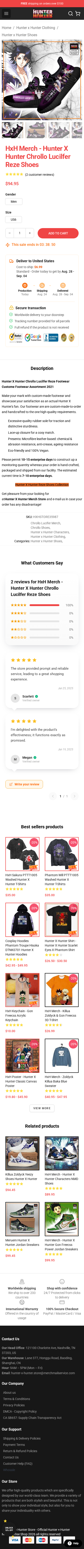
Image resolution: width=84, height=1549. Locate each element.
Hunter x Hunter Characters (50, 532)
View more (42, 1108)
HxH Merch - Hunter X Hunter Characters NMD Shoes (61, 1179)
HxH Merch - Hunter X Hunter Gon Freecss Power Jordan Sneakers (61, 1244)
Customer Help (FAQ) (17, 1463)
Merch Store (37, 499)
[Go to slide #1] (12, 130)
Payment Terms (14, 1445)
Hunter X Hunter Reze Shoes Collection (42, 485)
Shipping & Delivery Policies (22, 1438)
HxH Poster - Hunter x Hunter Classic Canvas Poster (21, 1081)
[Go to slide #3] (59, 130)
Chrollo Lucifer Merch (45, 523)
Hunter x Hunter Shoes (19, 35)
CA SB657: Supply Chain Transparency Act (32, 1418)
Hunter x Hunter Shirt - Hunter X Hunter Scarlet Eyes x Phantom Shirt (61, 945)
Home (6, 28)
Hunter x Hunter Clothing (35, 28)
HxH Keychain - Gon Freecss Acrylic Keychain (19, 1015)
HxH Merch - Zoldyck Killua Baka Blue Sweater (59, 1081)
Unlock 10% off (9, 1529)
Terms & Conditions (16, 1399)
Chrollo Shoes (40, 527)
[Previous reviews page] (53, 796)
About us (9, 1392)
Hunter (23, 499)
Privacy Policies (14, 1405)
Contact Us (11, 1457)
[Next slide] (75, 79)
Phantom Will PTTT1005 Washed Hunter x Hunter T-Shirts (61, 879)
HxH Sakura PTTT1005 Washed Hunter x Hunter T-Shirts (21, 879)
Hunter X (11, 499)
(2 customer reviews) (39, 174)
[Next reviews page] (75, 796)
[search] (70, 13)
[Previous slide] (8, 79)
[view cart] (77, 13)
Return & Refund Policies (20, 1451)
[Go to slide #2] (36, 130)
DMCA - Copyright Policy (20, 1411)
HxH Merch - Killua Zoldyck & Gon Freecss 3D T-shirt (60, 1015)
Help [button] (76, 1543)
